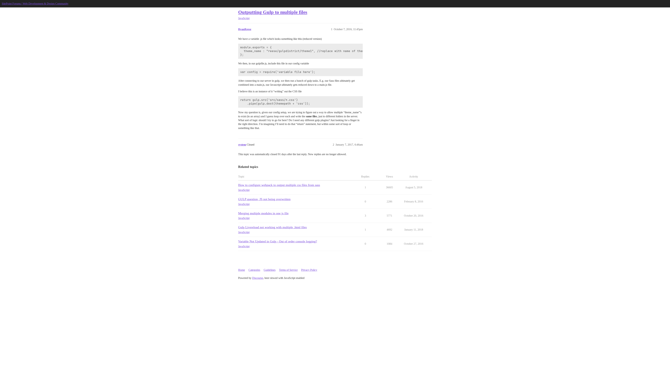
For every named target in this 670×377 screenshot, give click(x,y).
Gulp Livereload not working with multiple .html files (272, 227)
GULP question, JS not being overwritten (264, 199)
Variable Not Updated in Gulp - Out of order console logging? (277, 241)
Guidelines (270, 269)
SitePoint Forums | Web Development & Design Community (35, 3)
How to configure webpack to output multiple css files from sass (279, 185)
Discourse (257, 277)
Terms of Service (288, 269)
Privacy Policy (309, 269)
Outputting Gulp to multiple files (272, 12)
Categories (254, 269)
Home (241, 269)
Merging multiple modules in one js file (263, 213)
